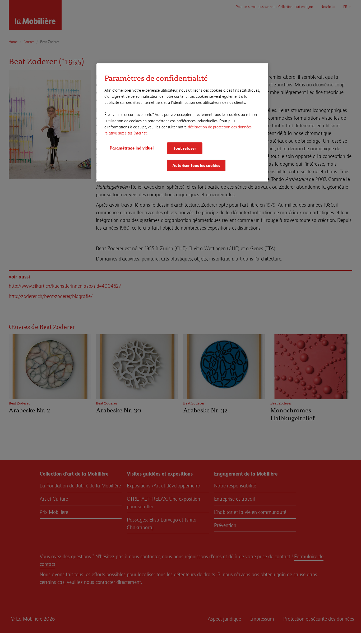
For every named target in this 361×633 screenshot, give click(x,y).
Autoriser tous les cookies (196, 165)
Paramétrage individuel (132, 147)
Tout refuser (184, 148)
